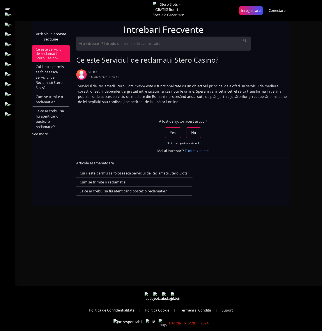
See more (40, 134)
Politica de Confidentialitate (111, 310)
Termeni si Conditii (195, 310)
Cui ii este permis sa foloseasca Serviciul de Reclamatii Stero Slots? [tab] (50, 77)
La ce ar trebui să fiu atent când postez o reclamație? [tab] (50, 119)
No (193, 132)
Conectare (277, 10)
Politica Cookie (157, 310)
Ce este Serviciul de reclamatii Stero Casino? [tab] (49, 53)
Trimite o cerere (197, 151)
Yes (173, 132)
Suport (227, 310)
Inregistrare (251, 10)
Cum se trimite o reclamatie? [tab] (49, 99)
